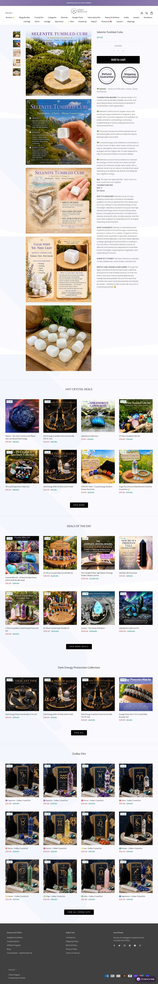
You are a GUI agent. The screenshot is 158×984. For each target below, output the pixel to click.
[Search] (147, 13)
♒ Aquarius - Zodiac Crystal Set (55, 800)
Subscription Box (94, 17)
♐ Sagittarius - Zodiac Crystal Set (132, 896)
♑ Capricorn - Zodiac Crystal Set (18, 800)
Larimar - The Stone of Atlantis (93, 628)
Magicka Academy (15, 937)
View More (79, 505)
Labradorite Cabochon (89, 436)
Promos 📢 (82, 22)
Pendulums (148, 17)
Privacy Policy (71, 949)
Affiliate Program (14, 945)
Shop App (130, 22)
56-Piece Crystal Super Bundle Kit (56, 628)
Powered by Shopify (17, 978)
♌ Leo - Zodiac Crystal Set (91, 848)
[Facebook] (114, 945)
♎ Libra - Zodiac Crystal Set (92, 896)
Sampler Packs (77, 17)
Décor (37, 22)
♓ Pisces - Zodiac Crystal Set (92, 800)
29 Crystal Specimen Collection (17, 487)
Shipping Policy (72, 941)
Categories (52, 17)
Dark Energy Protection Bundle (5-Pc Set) (21, 714)
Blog (9, 949)
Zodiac (126, 17)
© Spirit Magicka (14, 975)
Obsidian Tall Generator (128, 573)
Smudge (47, 22)
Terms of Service (73, 953)
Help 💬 (94, 22)
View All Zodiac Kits (79, 912)
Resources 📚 (107, 22)
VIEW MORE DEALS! (79, 647)
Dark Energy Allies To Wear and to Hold (58, 487)
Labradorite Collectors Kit (129, 628)
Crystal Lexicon (13, 941)
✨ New (71, 22)
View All (79, 733)
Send (151, 971)
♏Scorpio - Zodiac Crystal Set (130, 848)
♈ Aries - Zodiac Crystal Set (130, 800)
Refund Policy (71, 945)
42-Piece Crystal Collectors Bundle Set (58, 573)
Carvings (27, 22)
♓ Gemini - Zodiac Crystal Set (55, 848)
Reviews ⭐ (10, 17)
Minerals (64, 17)
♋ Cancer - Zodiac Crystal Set (17, 896)
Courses (119, 22)
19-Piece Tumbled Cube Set (129, 436)
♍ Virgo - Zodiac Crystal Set (54, 896)
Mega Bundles (24, 17)
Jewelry (136, 17)
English (8, 13)
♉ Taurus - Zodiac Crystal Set (16, 848)
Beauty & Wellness (112, 17)
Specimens (59, 22)
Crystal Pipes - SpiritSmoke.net (19, 953)
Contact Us (70, 937)
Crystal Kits (39, 17)
